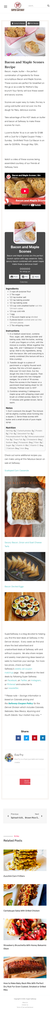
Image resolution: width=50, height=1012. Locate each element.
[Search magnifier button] (48, 5)
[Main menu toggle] (5, 6)
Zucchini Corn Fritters (14, 876)
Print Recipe (34, 23)
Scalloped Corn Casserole (17, 470)
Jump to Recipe (19, 23)
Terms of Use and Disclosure (25, 1007)
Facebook (12, 680)
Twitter (24, 680)
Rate (36, 277)
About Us (25, 1002)
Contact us (25, 1005)
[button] (21, 268)
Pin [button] (26, 277)
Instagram (36, 680)
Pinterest (11, 684)
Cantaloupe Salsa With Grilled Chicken (21, 910)
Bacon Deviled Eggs (14, 586)
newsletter (13, 688)
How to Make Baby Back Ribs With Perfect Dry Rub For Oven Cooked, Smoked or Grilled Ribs (24, 986)
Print (15, 277)
